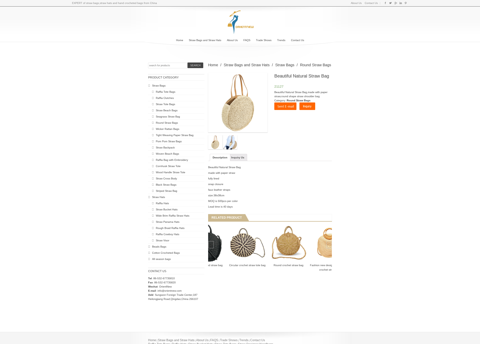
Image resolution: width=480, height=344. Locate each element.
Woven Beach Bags (167, 153)
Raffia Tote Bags (165, 91)
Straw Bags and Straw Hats (205, 40)
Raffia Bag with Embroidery (172, 159)
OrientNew (165, 286)
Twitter (390, 3)
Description (220, 157)
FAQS (246, 40)
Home (179, 40)
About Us (356, 3)
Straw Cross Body (166, 178)
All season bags (161, 258)
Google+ (395, 3)
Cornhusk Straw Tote (168, 166)
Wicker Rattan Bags (167, 128)
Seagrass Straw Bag (168, 116)
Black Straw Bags (166, 184)
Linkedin (400, 3)
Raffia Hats (162, 203)
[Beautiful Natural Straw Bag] (215, 142)
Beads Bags (159, 246)
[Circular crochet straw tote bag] (270, 243)
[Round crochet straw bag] (311, 243)
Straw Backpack (165, 147)
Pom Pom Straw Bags (169, 141)
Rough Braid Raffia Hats (170, 228)
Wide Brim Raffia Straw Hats (172, 215)
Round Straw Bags (167, 122)
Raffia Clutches (165, 97)
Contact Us (371, 3)
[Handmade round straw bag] (228, 243)
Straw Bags (159, 85)
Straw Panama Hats (167, 221)
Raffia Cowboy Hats (167, 234)
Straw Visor (162, 240)
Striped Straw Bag (166, 190)
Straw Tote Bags (165, 104)
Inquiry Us (237, 157)
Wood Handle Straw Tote (170, 172)
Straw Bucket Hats (167, 209)
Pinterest (405, 3)
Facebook (385, 3)
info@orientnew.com (170, 290)
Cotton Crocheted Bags (166, 252)
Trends (281, 40)
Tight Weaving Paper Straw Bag (175, 135)
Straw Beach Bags (167, 110)
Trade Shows (264, 40)
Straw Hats (158, 197)
